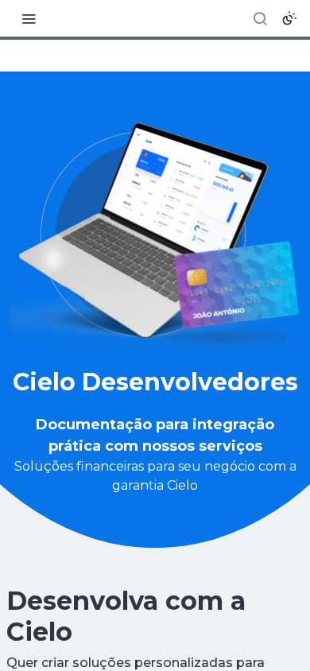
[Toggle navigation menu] (28, 18)
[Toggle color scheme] (289, 18)
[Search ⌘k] (260, 18)
